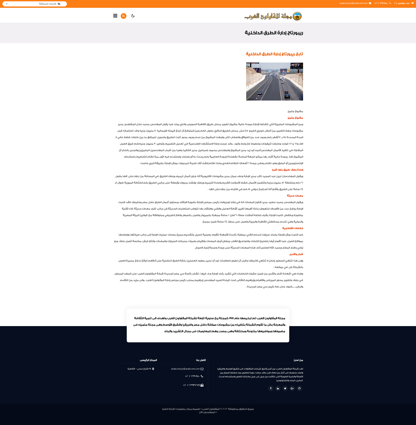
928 (211, 416)
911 (285, 416)
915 (269, 416)
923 (235, 416)
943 (140, 416)
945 (130, 416)
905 (300, 416)
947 (121, 416)
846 (216, 420)
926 (220, 416)
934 (183, 416)
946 (126, 416)
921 (244, 416)
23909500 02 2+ (381, 3)
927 (216, 416)
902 (200, 420)
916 (264, 416)
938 (163, 416)
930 (201, 416)
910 (288, 416)
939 (158, 416)
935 (178, 416)
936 (173, 416)
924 (230, 416)
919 (252, 416)
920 (248, 416)
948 (116, 416)
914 (273, 416)
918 (256, 416)
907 (292, 416)
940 (153, 416)
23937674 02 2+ (191, 385)
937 (168, 416)
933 (187, 416)
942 (145, 416)
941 (149, 416)
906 (296, 416)
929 (206, 416)
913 (277, 416)
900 (207, 420)
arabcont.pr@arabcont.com (354, 3)
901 (203, 420)
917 (260, 416)
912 (281, 416)
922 (240, 416)
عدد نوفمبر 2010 (402, 3)
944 (135, 416)
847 (211, 420)
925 (225, 416)
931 (197, 416)
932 (192, 416)
